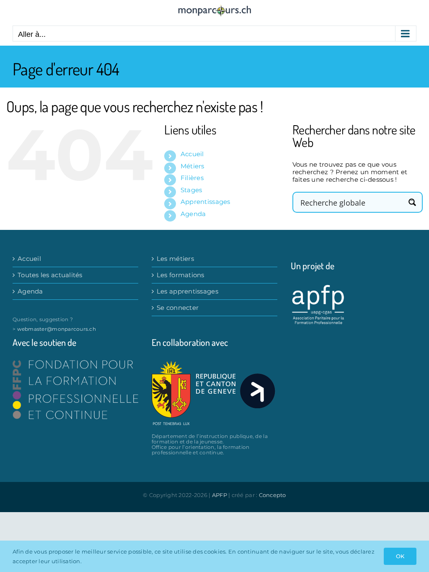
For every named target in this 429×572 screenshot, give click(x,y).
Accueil (192, 154)
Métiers (192, 166)
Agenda (193, 214)
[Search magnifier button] (412, 202)
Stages (191, 190)
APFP (219, 495)
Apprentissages (205, 202)
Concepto (272, 495)
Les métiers (175, 259)
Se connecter (178, 308)
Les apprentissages (187, 291)
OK (400, 556)
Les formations (180, 275)
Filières (192, 178)
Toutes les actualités (50, 275)
